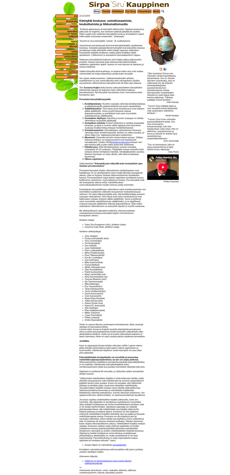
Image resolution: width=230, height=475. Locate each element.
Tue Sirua (130, 11)
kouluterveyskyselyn (120, 142)
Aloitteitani (117, 11)
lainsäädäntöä (119, 445)
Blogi (97, 11)
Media (156, 11)
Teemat (106, 11)
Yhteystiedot (144, 11)
